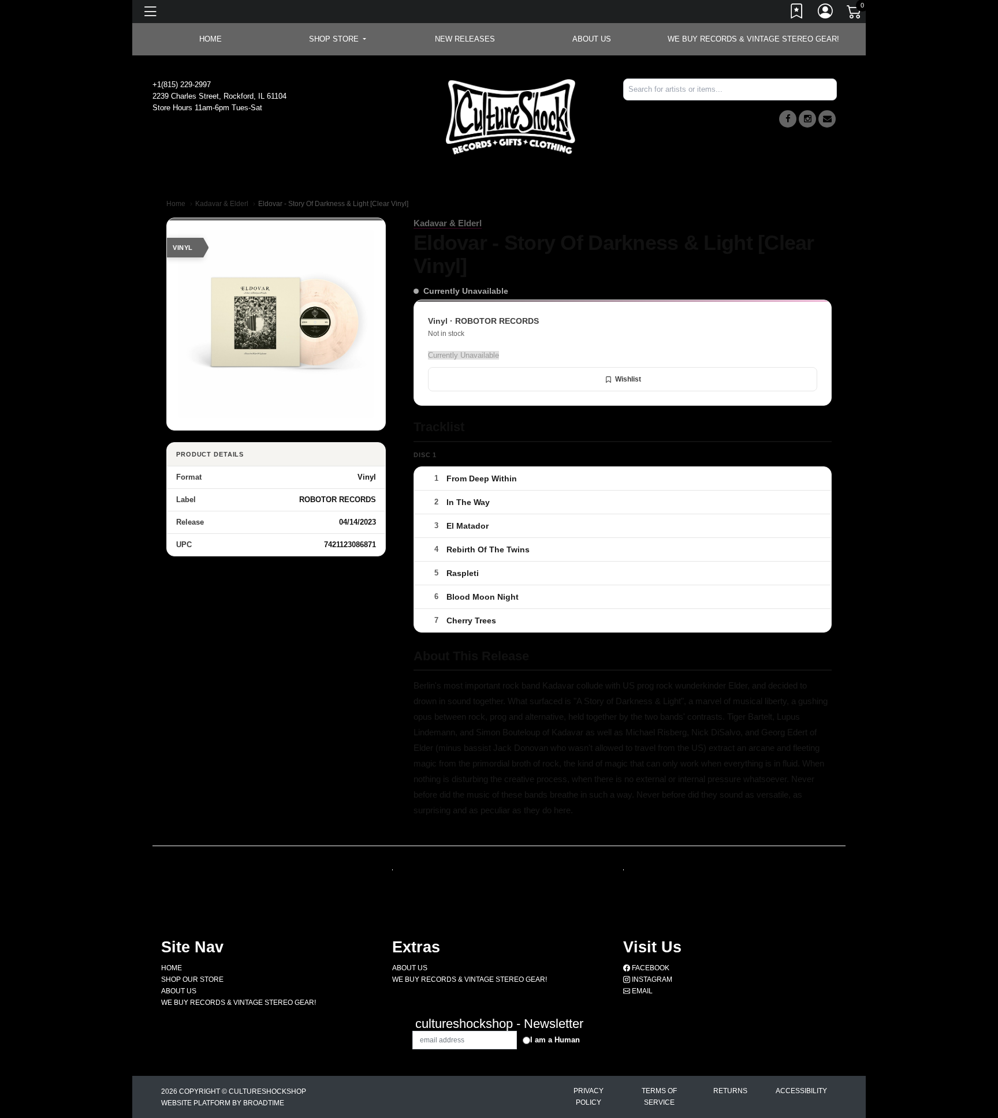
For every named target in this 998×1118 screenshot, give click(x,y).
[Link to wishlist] (797, 13)
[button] (337, 39)
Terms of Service (659, 1096)
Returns (730, 1091)
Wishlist (628, 379)
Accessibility (801, 1091)
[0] (855, 14)
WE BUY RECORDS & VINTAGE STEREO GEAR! (753, 39)
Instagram (651, 979)
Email (641, 991)
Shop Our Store (192, 979)
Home (175, 204)
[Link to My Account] (826, 13)
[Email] (827, 119)
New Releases (465, 39)
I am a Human (555, 1039)
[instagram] (807, 119)
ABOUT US (591, 39)
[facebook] (788, 119)
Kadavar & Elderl (221, 204)
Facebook (649, 968)
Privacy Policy (589, 1096)
